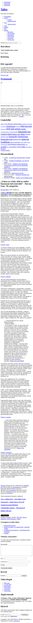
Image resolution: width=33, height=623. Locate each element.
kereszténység (7, 139)
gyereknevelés (4, 132)
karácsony (28, 134)
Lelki (5, 26)
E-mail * (3, 614)
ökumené (3, 149)
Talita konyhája (11, 24)
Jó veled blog (11, 33)
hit (9, 132)
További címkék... (5, 150)
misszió (21, 142)
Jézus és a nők (4, 75)
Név (2, 558)
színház (18, 147)
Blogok (6, 30)
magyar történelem (15, 142)
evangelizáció (3, 126)
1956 (5, 124)
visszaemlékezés (28, 147)
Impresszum (7, 2)
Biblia (19, 124)
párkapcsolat (21, 144)
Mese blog (10, 32)
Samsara (6, 533)
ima (29, 131)
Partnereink (7, 5)
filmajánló (28, 126)
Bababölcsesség (11, 21)
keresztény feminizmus (18, 136)
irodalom (4, 134)
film (22, 126)
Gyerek (9, 19)
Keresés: (3, 42)
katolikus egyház (5, 136)
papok (29, 142)
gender (23, 129)
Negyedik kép (12, 490)
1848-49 (2, 124)
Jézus (23, 134)
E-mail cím (4, 561)
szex (8, 147)
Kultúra (6, 27)
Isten (10, 134)
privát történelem (4, 144)
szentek (3, 147)
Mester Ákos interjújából (16, 361)
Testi (5, 22)
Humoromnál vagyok (9, 525)
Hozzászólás (4, 544)
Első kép (3, 485)
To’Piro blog (10, 39)
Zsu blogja (10, 38)
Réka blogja (10, 35)
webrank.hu (16, 621)
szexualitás (12, 147)
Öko (5, 29)
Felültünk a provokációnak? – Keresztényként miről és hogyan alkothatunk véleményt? (16, 165)
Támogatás (7, 3)
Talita (4, 9)
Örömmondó (6, 79)
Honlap (3, 565)
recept (26, 144)
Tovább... (21, 116)
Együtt (6, 18)
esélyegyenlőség (28, 124)
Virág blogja (10, 36)
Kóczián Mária (5, 189)
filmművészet (3, 129)
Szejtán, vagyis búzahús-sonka (24, 178)
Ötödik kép (9, 492)
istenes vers (16, 134)
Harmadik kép (16, 487)
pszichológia (12, 144)
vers (23, 146)
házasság (22, 131)
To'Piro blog (7, 591)
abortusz (10, 124)
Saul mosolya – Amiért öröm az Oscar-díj (12, 502)
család (23, 124)
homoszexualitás (14, 132)
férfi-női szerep (13, 128)
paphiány (25, 142)
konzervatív (17, 139)
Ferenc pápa (17, 126)
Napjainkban (7, 16)
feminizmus (10, 126)
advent (16, 124)
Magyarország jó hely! (18, 173)
